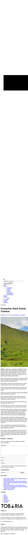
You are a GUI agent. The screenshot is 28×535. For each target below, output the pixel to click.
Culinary (9, 289)
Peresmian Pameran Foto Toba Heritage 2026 (14, 485)
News (5, 286)
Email (2, 460)
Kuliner (5, 499)
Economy (9, 291)
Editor (3, 315)
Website (2, 463)
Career (5, 301)
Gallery (5, 297)
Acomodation (10, 293)
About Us (6, 302)
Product (5, 295)
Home (5, 285)
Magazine (6, 299)
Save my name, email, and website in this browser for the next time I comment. (13, 466)
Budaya (5, 496)
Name (2, 457)
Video (8, 298)
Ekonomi (6, 497)
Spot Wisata (16, 315)
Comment (3, 445)
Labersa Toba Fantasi (9, 489)
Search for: (3, 472)
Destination (9, 287)
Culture (8, 290)
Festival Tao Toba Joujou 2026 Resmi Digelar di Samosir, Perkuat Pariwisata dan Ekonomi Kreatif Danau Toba (15, 482)
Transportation (10, 294)
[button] (4, 279)
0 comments (22, 315)
